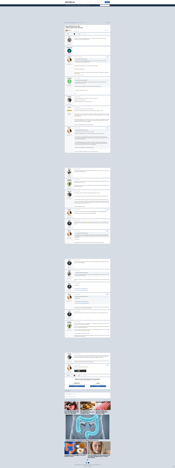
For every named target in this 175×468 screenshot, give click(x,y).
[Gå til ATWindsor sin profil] (69, 81)
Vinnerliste (87, 5)
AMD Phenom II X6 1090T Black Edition (81, 288)
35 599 (68, 64)
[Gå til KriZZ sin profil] (69, 40)
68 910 (69, 85)
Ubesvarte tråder (73, 5)
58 (69, 114)
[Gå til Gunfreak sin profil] (69, 100)
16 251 (69, 330)
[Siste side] (81, 34)
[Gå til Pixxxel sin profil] (69, 110)
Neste (79, 375)
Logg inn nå (98, 386)
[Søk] (109, 5)
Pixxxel (69, 107)
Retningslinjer (79, 5)
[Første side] (65, 34)
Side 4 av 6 (84, 375)
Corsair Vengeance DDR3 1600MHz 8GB (82, 290)
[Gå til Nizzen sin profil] (66, 31)
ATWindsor (69, 78)
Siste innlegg (68, 5)
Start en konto (77, 386)
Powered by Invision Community (87, 466)
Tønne (69, 220)
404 (69, 227)
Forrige (68, 375)
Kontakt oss (90, 464)
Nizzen (69, 56)
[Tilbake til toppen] (87, 460)
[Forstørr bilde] (96, 65)
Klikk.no (91, 465)
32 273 (68, 104)
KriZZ (69, 36)
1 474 (69, 176)
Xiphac (69, 169)
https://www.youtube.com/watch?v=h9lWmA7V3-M (82, 333)
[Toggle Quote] (75, 80)
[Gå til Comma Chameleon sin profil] (69, 184)
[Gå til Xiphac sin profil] (69, 172)
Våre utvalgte (83, 5)
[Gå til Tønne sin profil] (69, 223)
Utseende (79, 464)
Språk (76, 464)
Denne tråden (105, 5)
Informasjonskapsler (96, 464)
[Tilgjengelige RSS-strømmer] (109, 400)
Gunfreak (69, 96)
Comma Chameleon (69, 180)
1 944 (69, 44)
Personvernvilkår (85, 464)
